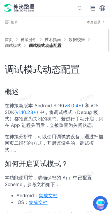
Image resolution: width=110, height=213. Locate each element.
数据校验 (77, 39)
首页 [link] (9, 40)
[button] (102, 8)
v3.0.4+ (73, 105)
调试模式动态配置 (45, 45)
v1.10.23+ (26, 112)
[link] (29, 40)
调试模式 (13, 45)
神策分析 (29, 39)
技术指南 (53, 39)
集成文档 (48, 195)
